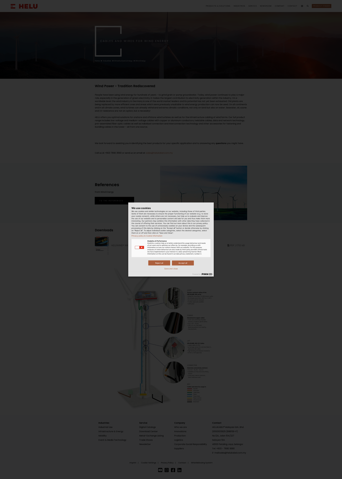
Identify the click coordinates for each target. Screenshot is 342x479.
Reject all (159, 263)
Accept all (182, 263)
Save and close (171, 269)
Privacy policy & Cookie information (146, 236)
